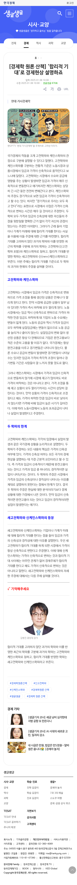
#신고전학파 (40, 683)
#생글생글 (15, 696)
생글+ (53, 781)
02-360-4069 (45, 844)
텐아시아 (37, 868)
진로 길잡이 (33, 798)
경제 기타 (13, 709)
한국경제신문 (30, 864)
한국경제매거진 (11, 868)
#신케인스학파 (17, 690)
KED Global (51, 868)
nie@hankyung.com (56, 853)
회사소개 (8, 839)
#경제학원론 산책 (40, 690)
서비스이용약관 (61, 839)
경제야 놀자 (56, 787)
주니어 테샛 (10, 827)
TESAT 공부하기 (12, 822)
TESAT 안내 (10, 817)
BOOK (25, 868)
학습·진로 (32, 781)
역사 (38, 43)
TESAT (8, 811)
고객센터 (20, 844)
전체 (13, 43)
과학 (50, 43)
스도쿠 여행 (56, 798)
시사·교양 (38, 25)
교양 (63, 43)
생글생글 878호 (50, 83)
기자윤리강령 (22, 839)
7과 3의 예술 (56, 793)
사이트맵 (8, 844)
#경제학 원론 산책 (36, 696)
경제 (26, 43)
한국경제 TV (46, 864)
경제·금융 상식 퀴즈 (60, 803)
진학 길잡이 (33, 787)
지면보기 (31, 811)
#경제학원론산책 (18, 683)
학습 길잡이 (33, 793)
